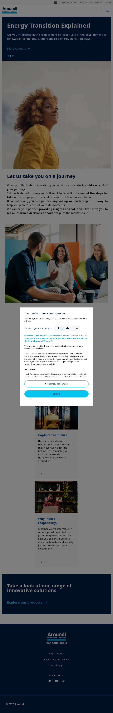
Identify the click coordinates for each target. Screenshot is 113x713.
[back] (104, 371)
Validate (56, 394)
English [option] (63, 328)
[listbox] (67, 328)
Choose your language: (38, 328)
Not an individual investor (56, 384)
